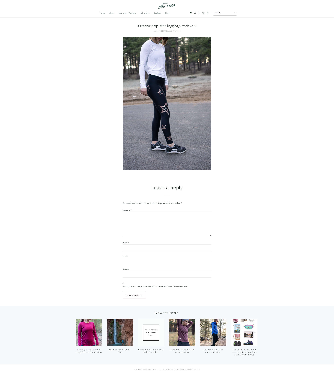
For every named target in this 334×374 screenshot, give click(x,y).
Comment (127, 210)
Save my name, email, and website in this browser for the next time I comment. (155, 286)
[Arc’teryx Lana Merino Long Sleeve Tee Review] (89, 333)
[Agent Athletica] (167, 7)
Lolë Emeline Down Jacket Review (213, 350)
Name (126, 243)
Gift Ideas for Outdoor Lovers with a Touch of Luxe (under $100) (244, 352)
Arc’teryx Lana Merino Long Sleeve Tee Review (89, 350)
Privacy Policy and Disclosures (187, 369)
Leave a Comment (173, 31)
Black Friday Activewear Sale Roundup (151, 350)
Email (126, 256)
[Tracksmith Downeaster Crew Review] (182, 333)
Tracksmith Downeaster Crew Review (182, 350)
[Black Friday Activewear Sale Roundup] (151, 333)
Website (126, 270)
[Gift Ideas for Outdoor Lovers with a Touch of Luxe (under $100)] (244, 333)
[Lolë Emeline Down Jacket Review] (213, 333)
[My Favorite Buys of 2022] (120, 333)
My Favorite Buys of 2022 (120, 350)
